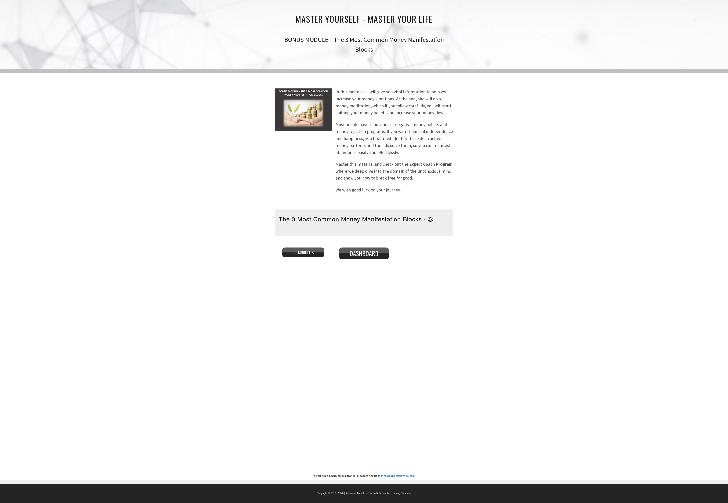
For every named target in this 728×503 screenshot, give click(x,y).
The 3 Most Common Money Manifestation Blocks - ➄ (356, 219)
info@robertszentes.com (398, 476)
